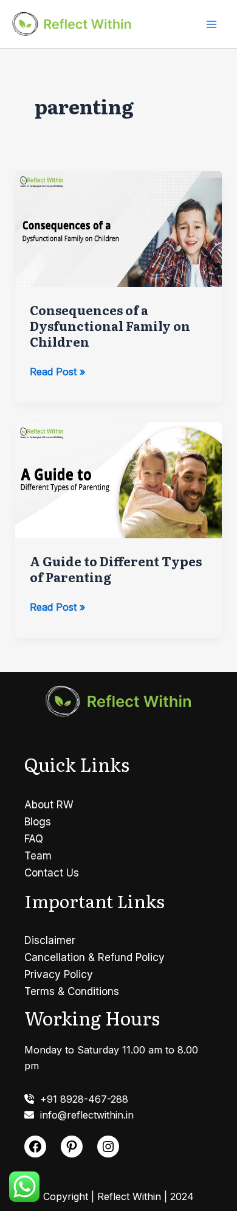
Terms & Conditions (71, 991)
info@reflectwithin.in (84, 1115)
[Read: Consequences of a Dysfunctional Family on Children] (118, 228)
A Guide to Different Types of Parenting (116, 569)
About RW (49, 805)
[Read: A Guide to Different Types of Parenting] (118, 479)
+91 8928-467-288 (81, 1099)
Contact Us (51, 873)
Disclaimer (49, 940)
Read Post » (57, 372)
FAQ (33, 839)
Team (38, 856)
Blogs (37, 822)
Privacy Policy (58, 974)
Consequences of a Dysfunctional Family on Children (110, 325)
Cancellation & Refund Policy (94, 957)
